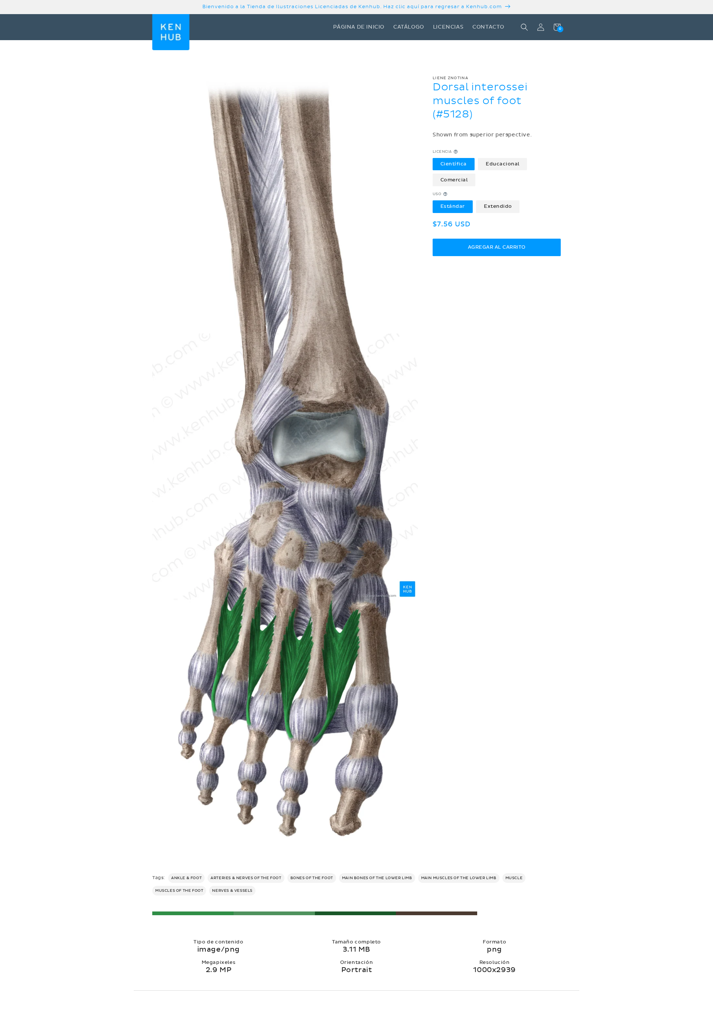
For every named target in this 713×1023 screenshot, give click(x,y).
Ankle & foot (186, 878)
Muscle (514, 878)
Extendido (498, 206)
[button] (524, 27)
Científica (453, 164)
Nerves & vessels (232, 890)
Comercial (454, 180)
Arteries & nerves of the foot (246, 878)
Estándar (452, 206)
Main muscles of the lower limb (459, 878)
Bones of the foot (311, 878)
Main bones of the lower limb (377, 878)
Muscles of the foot (179, 890)
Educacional (503, 164)
